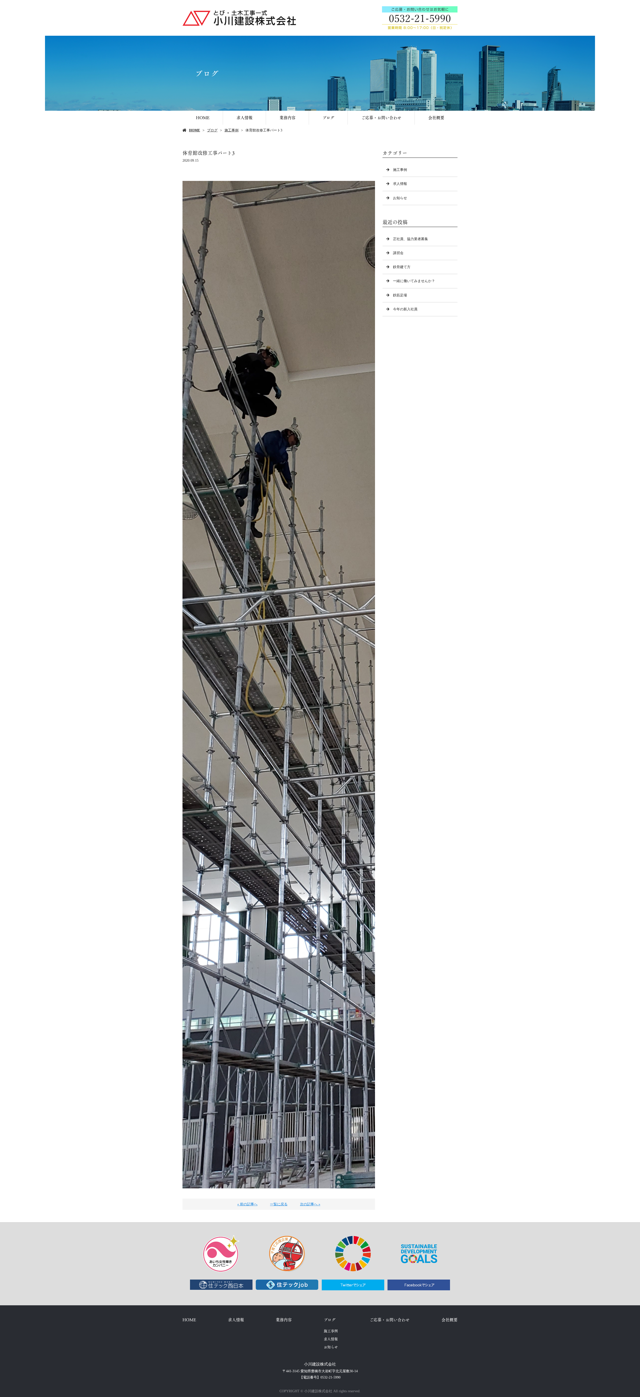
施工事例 (231, 130)
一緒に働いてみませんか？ (414, 281)
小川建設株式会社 (320, 1364)
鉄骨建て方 (401, 267)
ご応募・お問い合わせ (381, 117)
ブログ (328, 117)
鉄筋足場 (400, 295)
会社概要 (436, 117)
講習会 (398, 253)
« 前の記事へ (247, 1204)
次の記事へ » (310, 1204)
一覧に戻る (279, 1204)
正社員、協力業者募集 (410, 239)
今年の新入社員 (405, 309)
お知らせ (400, 198)
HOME (203, 117)
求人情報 (244, 117)
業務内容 (288, 117)
